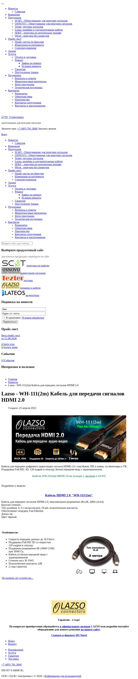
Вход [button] (4, 134)
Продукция (14, 17)
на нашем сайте (90, 629)
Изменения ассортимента (29, 45)
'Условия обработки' (32, 317)
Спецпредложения (25, 48)
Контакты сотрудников (28, 102)
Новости (13, 8)
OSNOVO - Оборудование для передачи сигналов (43, 23)
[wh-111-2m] (96, 554)
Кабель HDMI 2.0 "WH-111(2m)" (69, 495)
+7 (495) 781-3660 (27, 128)
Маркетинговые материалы (30, 81)
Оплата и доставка (25, 57)
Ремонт (19, 60)
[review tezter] (9, 347)
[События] (7, 360)
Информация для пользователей (62, 676)
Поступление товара (26, 72)
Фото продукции (24, 84)
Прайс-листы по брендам (29, 41)
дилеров (90, 476)
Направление (15, 649)
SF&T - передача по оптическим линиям (38, 32)
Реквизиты (21, 93)
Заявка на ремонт (31, 63)
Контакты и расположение (30, 105)
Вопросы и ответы (25, 78)
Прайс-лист (14, 38)
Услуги (12, 54)
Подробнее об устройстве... (17, 578)
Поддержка (14, 75)
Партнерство (22, 99)
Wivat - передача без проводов (32, 35)
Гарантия (20, 69)
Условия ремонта (31, 66)
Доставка (13, 658)
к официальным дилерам (75, 626)
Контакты (13, 90)
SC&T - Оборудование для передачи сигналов (41, 20)
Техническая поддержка (28, 87)
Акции (12, 51)
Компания (14, 14)
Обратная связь (23, 96)
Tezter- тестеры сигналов (29, 26)
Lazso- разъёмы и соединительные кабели (39, 29)
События (20, 11)
